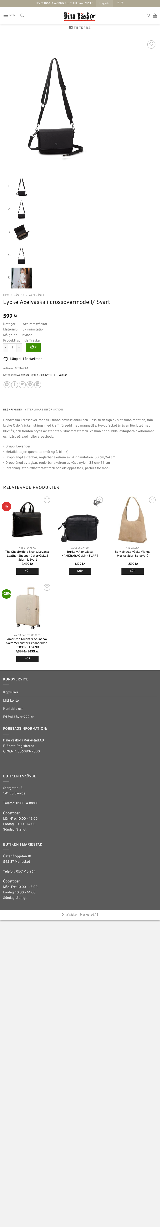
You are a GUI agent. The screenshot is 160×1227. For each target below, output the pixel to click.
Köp (33, 347)
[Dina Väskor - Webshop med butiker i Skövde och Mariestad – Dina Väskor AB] (80, 15)
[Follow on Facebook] (118, 3)
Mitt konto (11, 701)
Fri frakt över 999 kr (18, 717)
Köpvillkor (10, 692)
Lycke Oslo (37, 375)
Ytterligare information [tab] (44, 410)
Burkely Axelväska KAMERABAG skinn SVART (79, 554)
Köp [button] (27, 571)
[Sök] (22, 15)
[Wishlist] (148, 15)
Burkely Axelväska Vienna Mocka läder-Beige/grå (132, 554)
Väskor (19, 295)
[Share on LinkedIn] (37, 384)
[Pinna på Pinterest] (30, 384)
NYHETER (51, 375)
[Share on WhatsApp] (7, 384)
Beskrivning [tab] (12, 410)
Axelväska (37, 295)
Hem (6, 295)
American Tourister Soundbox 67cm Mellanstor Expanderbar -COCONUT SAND (27, 643)
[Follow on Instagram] (122, 3)
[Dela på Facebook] (14, 384)
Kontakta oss (13, 709)
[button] (104, 3)
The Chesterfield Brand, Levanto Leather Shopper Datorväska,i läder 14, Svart (27, 556)
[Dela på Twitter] (22, 384)
